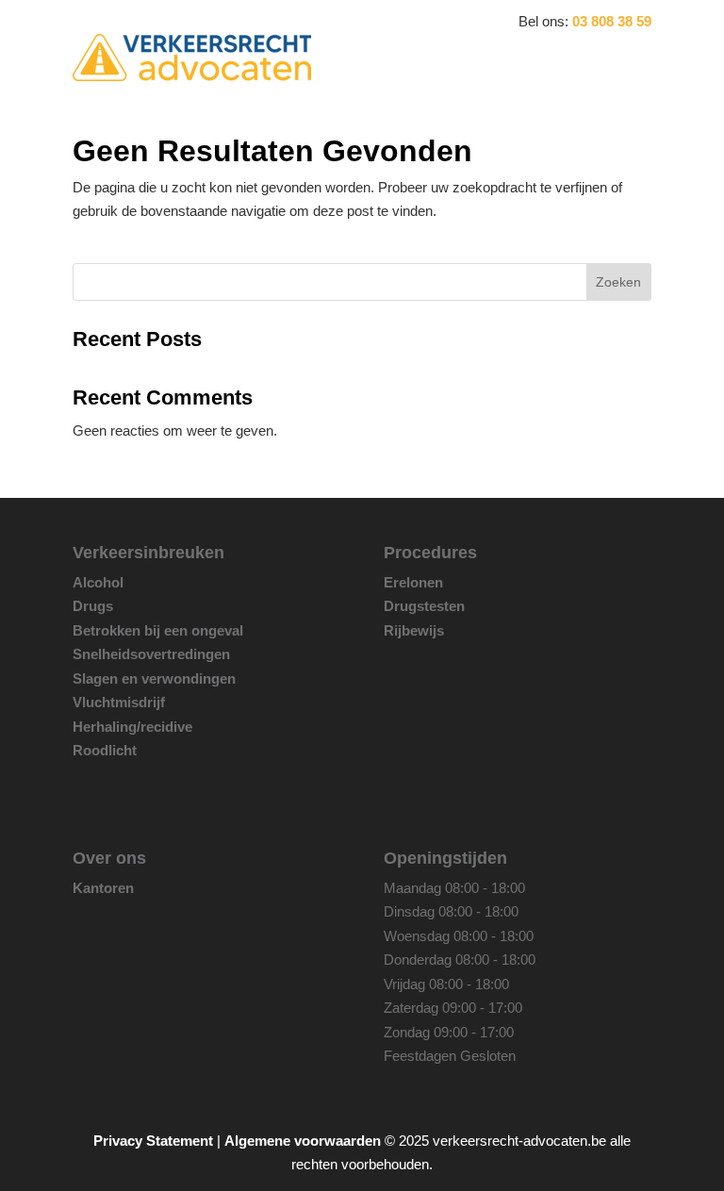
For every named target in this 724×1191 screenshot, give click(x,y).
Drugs (93, 606)
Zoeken (618, 281)
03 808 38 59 (611, 21)
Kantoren (103, 888)
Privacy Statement (153, 1141)
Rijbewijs (414, 630)
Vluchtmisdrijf (119, 702)
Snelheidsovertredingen (151, 654)
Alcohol (98, 582)
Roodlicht (105, 750)
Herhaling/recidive (132, 727)
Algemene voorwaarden (302, 1141)
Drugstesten (424, 606)
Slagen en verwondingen (154, 678)
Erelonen (413, 582)
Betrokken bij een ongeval (158, 630)
